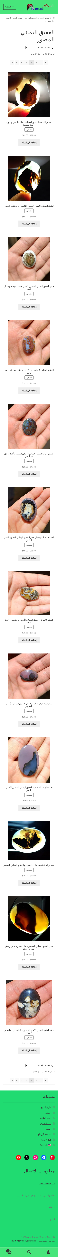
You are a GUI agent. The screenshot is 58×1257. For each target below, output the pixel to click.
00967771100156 (47, 1183)
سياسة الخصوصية (46, 1240)
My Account (48, 1252)
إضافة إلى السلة (29, 142)
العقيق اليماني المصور (14, 18)
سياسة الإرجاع (44, 1134)
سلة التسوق (45, 1123)
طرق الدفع (46, 1107)
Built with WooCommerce (23, 1240)
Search (29, 1252)
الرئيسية (48, 18)
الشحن (48, 1128)
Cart (13, 1250)
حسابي (48, 1112)
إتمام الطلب (45, 1118)
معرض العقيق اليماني (34, 18)
